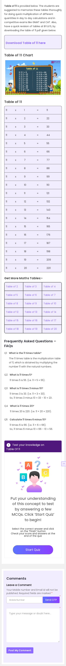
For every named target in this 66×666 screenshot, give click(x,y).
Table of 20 (50, 329)
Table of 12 (12, 312)
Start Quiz (33, 550)
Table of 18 (12, 329)
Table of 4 (49, 286)
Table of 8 (12, 303)
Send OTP (51, 600)
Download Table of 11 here (26, 43)
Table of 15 (12, 320)
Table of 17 (49, 320)
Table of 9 (31, 303)
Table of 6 (31, 295)
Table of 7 (49, 295)
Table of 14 (49, 312)
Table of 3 (31, 286)
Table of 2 (12, 286)
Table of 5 (12, 295)
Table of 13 (31, 312)
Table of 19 (31, 329)
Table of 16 (31, 320)
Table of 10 (49, 303)
